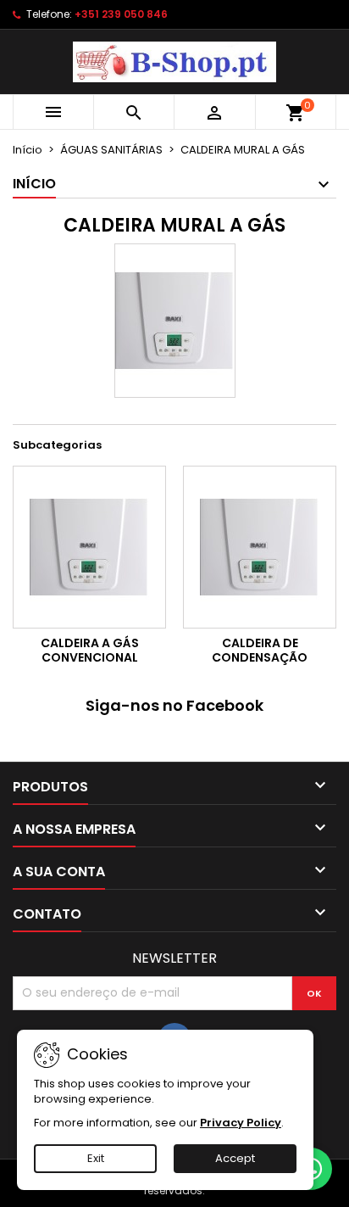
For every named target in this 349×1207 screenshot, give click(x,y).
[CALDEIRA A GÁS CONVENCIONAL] (89, 547)
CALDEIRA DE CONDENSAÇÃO (259, 650)
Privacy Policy (240, 1123)
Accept (235, 1158)
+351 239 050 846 (121, 14)
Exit (95, 1158)
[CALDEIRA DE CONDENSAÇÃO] (259, 547)
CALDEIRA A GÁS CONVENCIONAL (90, 650)
